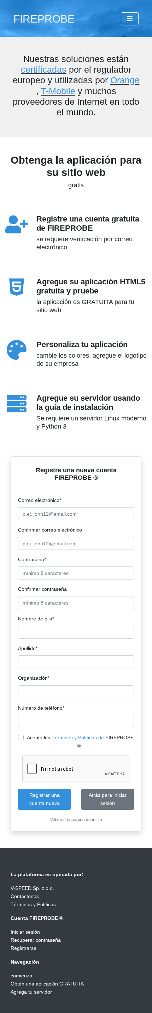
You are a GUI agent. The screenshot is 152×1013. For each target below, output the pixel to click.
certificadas (43, 69)
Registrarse (23, 948)
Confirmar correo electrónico (50, 530)
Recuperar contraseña (36, 940)
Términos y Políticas (33, 904)
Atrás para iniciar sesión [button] (108, 799)
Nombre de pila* (36, 618)
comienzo (21, 975)
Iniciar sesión (25, 932)
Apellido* (27, 648)
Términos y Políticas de (78, 737)
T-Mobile (58, 91)
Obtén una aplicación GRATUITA (47, 984)
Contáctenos (25, 896)
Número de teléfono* (41, 708)
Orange (125, 80)
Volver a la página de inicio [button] (76, 820)
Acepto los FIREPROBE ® (80, 741)
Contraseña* (32, 559)
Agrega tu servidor (31, 992)
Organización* (33, 678)
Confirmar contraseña (42, 589)
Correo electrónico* (39, 500)
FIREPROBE (44, 19)
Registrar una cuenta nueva (44, 799)
